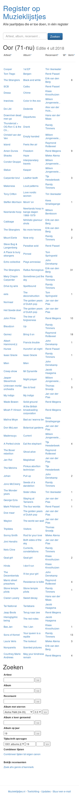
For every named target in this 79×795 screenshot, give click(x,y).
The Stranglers (12, 80)
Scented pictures (32, 647)
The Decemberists (11, 573)
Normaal (8, 302)
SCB (6, 86)
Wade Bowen (11, 401)
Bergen (27, 73)
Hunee (7, 348)
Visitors (27, 528)
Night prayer (30, 379)
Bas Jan (8, 626)
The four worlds (31, 506)
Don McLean (11, 427)
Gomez (8, 334)
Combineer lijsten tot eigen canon (22, 754)
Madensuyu (10, 435)
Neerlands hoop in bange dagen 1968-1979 (33, 212)
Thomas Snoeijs (49, 387)
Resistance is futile (33, 581)
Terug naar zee (31, 612)
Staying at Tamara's (28, 500)
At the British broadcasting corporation (30, 410)
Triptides (8, 528)
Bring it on (28, 334)
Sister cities (29, 492)
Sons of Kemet (12, 634)
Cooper (8, 69)
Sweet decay (30, 597)
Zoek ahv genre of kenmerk (19, 767)
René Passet (52, 73)
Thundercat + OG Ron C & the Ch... (12, 126)
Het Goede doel (12, 310)
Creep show (10, 371)
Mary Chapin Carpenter (11, 277)
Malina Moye (11, 419)
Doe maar (9, 512)
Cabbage (9, 221)
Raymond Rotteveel (50, 144)
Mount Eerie (10, 237)
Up (25, 326)
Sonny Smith (11, 535)
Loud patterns (30, 185)
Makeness (9, 185)
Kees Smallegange (52, 202)
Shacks (8, 155)
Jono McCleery (12, 483)
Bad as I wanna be (33, 419)
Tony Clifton (10, 194)
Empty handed (31, 136)
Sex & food (29, 387)
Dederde (28, 108)
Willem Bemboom (51, 211)
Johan (7, 475)
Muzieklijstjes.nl (16, 791)
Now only (28, 237)
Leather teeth (30, 177)
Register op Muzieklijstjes (24, 12)
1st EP (26, 69)
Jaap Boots (10, 612)
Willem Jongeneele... (52, 100)
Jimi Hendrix (10, 541)
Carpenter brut (12, 177)
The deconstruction (31, 294)
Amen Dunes (11, 150)
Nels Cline (9, 549)
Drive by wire (11, 286)
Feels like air (30, 144)
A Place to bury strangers (12, 253)
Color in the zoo (32, 100)
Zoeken (55, 36)
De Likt (7, 108)
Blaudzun (9, 326)
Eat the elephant (32, 443)
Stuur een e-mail (62, 791)
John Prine (10, 318)
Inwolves (8, 100)
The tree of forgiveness (29, 318)
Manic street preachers (10, 581)
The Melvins (10, 467)
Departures (29, 116)
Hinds (7, 565)
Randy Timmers (50, 126)
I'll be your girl (30, 573)
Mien (6, 363)
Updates (46, 791)
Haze (26, 155)
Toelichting (33, 791)
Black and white (32, 80)
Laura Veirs (10, 641)
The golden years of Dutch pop (33, 302)
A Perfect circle (12, 443)
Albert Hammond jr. (11, 342)
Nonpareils (10, 647)
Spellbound (29, 286)
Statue (7, 169)
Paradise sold (30, 245)
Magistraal (29, 459)
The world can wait (33, 520)
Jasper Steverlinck (10, 379)
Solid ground (30, 401)
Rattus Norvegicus (33, 269)
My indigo (9, 395)
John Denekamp (51, 261)
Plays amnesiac (32, 261)
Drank (26, 126)
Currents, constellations (30, 549)
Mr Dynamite (30, 371)
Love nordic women (29, 193)
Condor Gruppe (12, 161)
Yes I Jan (28, 626)
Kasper (27, 169)
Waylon (8, 520)
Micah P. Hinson (12, 409)
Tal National (10, 606)
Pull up (27, 475)
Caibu (26, 86)
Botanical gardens (33, 427)
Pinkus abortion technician (32, 467)
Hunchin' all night (32, 348)
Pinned (27, 253)
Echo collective (12, 261)
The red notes (30, 618)
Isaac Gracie (10, 355)
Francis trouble (31, 342)
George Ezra (11, 500)
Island (7, 144)
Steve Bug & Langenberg (10, 245)
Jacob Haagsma (50, 371)
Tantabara (28, 606)
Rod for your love (32, 535)
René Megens (53, 150)
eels (6, 294)
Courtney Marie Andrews (12, 655)
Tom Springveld (51, 253)
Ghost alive (29, 451)
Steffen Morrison (13, 202)
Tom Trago (9, 73)
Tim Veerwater (53, 69)
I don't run (28, 565)
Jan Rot (8, 459)
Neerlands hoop (12, 211)
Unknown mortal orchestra (13, 387)
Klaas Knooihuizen (52, 92)
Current (27, 435)
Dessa (7, 92)
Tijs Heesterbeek (52, 177)
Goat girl (8, 557)
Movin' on (28, 202)
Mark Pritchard (12, 506)
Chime (27, 92)
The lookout (29, 641)
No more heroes (32, 229)
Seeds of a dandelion (29, 483)
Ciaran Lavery (11, 597)
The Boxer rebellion (9, 451)
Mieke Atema (52, 155)
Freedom (28, 150)
